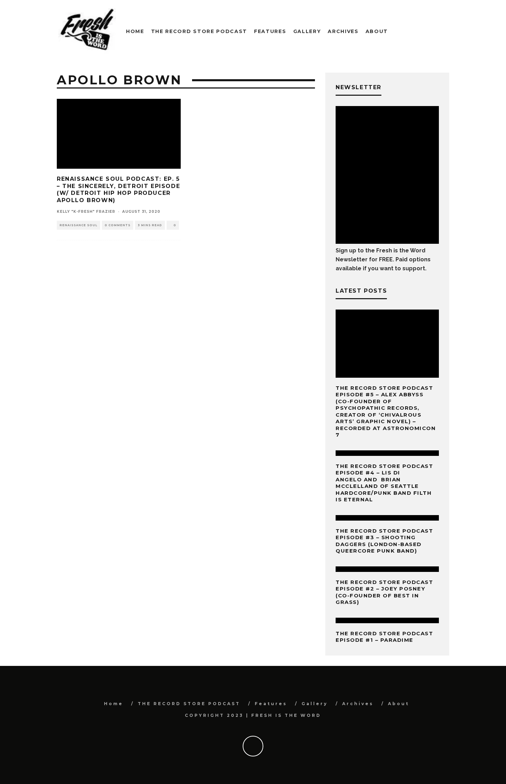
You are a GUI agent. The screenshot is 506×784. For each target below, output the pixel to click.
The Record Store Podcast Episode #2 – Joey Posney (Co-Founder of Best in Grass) (384, 592)
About (377, 31)
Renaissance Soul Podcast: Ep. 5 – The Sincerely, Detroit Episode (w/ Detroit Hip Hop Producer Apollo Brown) (118, 189)
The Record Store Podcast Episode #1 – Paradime (384, 637)
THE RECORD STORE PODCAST (199, 31)
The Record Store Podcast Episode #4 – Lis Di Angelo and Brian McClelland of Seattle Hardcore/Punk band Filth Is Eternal (384, 483)
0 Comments (117, 225)
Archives (343, 31)
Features (270, 31)
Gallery (307, 31)
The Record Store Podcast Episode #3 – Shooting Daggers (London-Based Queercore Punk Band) (384, 540)
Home (135, 31)
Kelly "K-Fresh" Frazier (86, 211)
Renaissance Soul (78, 225)
